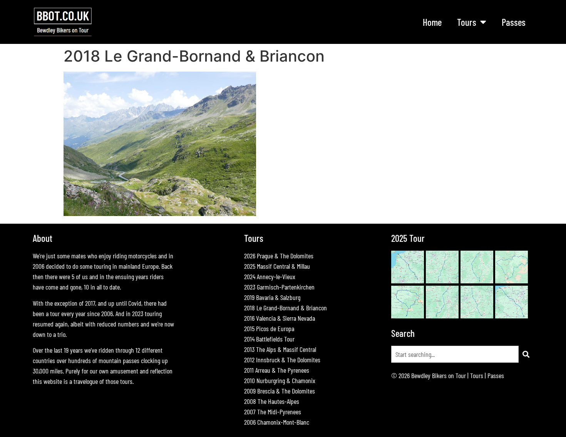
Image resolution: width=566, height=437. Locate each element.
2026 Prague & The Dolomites (278, 255)
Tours (476, 375)
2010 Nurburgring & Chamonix (279, 380)
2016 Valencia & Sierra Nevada (279, 318)
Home (432, 22)
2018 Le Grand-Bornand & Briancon (285, 307)
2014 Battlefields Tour (269, 339)
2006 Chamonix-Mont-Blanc (276, 422)
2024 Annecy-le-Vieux (269, 276)
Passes (514, 22)
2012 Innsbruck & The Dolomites (282, 359)
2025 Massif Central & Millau (277, 266)
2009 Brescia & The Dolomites (279, 391)
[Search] (526, 354)
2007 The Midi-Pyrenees (272, 411)
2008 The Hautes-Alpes (271, 401)
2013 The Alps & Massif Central (280, 349)
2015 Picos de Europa (269, 328)
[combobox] (455, 354)
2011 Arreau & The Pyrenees (276, 370)
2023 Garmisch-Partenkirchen (279, 287)
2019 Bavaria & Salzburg (272, 297)
